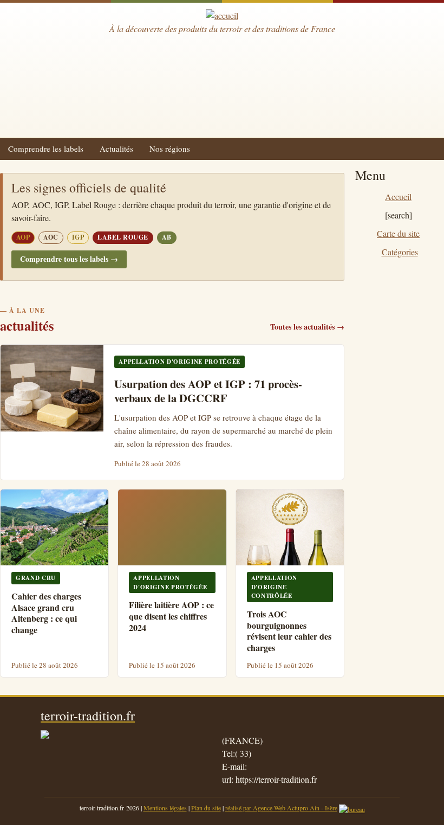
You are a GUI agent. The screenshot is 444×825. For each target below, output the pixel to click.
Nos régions (169, 148)
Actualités (116, 148)
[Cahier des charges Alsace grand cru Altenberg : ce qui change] (54, 527)
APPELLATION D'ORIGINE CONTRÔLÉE (274, 586)
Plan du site (206, 807)
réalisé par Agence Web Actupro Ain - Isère (281, 807)
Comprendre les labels (45, 148)
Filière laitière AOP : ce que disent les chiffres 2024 (171, 616)
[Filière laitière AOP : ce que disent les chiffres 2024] (172, 527)
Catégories (400, 251)
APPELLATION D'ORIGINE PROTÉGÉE (179, 361)
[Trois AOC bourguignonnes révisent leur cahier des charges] (290, 527)
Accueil (398, 196)
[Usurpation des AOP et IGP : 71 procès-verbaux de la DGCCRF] (52, 388)
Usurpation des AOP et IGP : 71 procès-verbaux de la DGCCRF (208, 391)
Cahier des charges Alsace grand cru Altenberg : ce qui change (46, 613)
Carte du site (398, 233)
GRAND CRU (36, 577)
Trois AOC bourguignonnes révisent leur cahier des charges (289, 631)
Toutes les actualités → (307, 326)
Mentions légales (165, 807)
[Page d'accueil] (222, 15)
